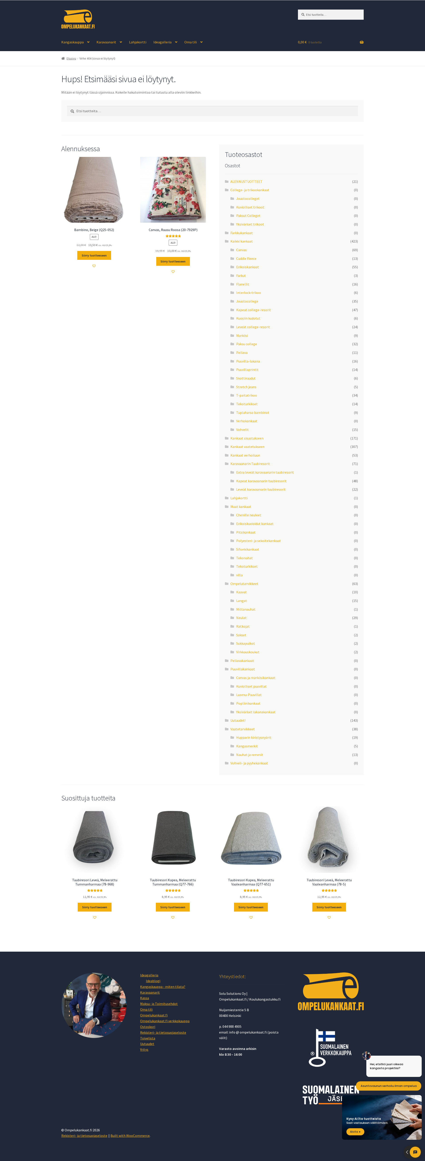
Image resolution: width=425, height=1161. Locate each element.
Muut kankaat (240, 506)
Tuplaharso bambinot (252, 412)
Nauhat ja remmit (249, 754)
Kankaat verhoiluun (245, 455)
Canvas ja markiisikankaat (255, 677)
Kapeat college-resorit (253, 310)
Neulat (241, 617)
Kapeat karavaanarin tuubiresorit (261, 481)
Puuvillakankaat (242, 669)
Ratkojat (243, 626)
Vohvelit (242, 429)
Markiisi (242, 335)
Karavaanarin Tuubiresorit (250, 463)
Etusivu (71, 58)
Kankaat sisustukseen (246, 438)
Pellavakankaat (242, 660)
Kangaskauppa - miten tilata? (162, 986)
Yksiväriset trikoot (250, 224)
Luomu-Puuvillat (249, 694)
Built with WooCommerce (130, 1135)
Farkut (241, 275)
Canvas (241, 250)
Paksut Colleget (248, 215)
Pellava (241, 352)
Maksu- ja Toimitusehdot (159, 1003)
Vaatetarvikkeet (242, 729)
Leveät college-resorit (253, 327)
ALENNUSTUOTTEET (246, 181)
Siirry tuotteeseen (94, 255)
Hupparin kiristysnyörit (253, 737)
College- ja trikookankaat (249, 190)
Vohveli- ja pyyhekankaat (249, 763)
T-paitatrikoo (246, 395)
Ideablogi (153, 981)
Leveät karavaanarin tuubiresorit (261, 489)
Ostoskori (147, 1026)
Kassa (144, 998)
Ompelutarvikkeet (244, 583)
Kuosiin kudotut (248, 318)
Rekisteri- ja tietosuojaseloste (163, 1032)
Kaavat (241, 592)
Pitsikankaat (246, 532)
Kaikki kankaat (241, 241)
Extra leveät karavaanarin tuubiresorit (265, 472)
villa (239, 575)
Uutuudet (147, 1043)
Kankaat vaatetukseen (247, 446)
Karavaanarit (106, 42)
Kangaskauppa (72, 42)
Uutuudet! (237, 720)
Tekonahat (244, 558)
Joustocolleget (248, 198)
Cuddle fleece (246, 258)
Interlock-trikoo (248, 292)
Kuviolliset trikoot (250, 207)
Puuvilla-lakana (248, 361)
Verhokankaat (246, 421)
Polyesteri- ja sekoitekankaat (258, 540)
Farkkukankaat (241, 233)
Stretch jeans (246, 387)
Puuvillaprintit (247, 369)
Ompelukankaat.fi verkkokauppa (164, 1021)
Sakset (241, 635)
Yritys (144, 1049)
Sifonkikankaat (247, 549)
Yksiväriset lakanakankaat (256, 712)
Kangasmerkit (247, 746)
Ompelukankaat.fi (154, 1015)
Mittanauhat (245, 609)
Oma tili (190, 42)
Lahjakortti (137, 42)
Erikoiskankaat (247, 267)
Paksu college (246, 344)
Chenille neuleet (248, 515)
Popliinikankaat (248, 703)
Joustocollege (247, 301)
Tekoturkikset (247, 404)
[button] (94, 266)
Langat (241, 600)
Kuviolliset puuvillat (251, 686)
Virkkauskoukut (247, 652)
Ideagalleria (162, 42)
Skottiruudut (246, 378)
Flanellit (242, 284)
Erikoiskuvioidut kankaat (255, 523)
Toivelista (147, 1038)
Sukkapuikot (245, 643)
